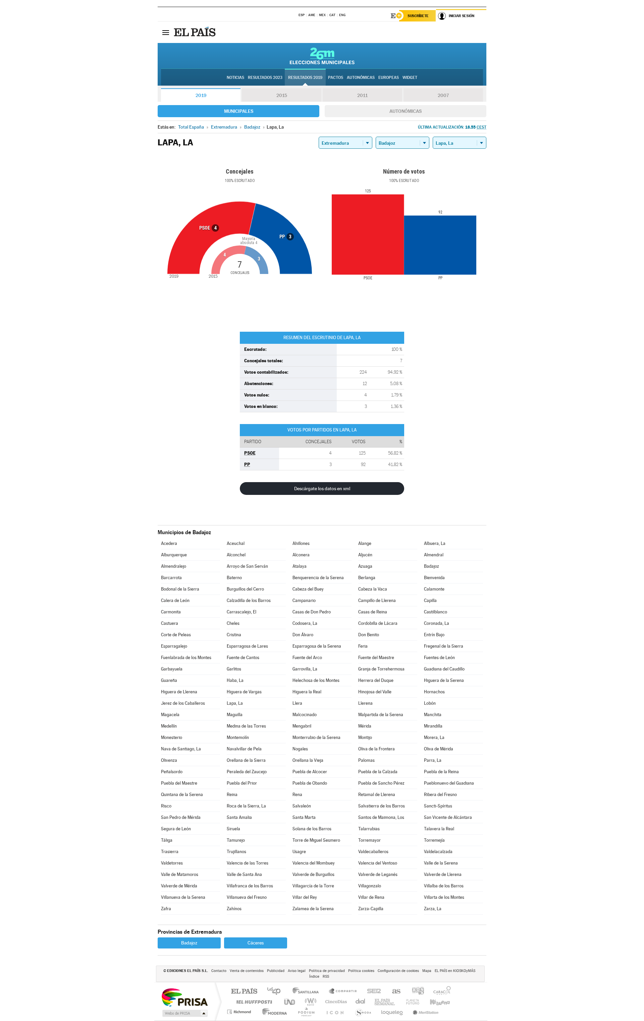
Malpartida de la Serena (380, 714)
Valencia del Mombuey (313, 863)
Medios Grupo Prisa (184, 1013)
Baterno (234, 577)
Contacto (218, 971)
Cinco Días (335, 1001)
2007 (443, 95)
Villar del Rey (304, 897)
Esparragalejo (174, 646)
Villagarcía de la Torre (313, 885)
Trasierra (169, 851)
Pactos (335, 77)
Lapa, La (235, 703)
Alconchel (236, 554)
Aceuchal (236, 543)
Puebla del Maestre (179, 783)
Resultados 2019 (305, 77)
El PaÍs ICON (334, 1012)
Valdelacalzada (438, 851)
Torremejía (434, 840)
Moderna (272, 1012)
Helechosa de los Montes (315, 680)
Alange (364, 543)
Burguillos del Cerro (245, 589)
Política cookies (361, 971)
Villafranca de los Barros (250, 885)
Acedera (169, 543)
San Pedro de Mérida (181, 817)
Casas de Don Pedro (311, 611)
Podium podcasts (305, 1012)
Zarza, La (432, 908)
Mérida (364, 726)
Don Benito (368, 634)
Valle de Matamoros (179, 874)
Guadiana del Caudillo (444, 668)
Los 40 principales (276, 991)
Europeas (388, 77)
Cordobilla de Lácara (377, 623)
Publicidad (275, 971)
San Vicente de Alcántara (448, 817)
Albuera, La (434, 543)
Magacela (170, 714)
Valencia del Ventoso (377, 863)
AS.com (393, 991)
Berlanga (366, 577)
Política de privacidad (327, 971)
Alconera (301, 554)
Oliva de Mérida (438, 748)
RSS (326, 976)
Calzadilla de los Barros (249, 600)
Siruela (233, 828)
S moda (362, 1012)
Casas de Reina (372, 611)
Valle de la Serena (441, 863)
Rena (297, 794)
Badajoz (431, 566)
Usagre (299, 851)
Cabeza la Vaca (372, 589)
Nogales (300, 748)
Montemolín (238, 737)
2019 (201, 95)
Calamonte (434, 589)
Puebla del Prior (242, 783)
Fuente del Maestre (376, 657)
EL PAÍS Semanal (385, 1001)
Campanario (304, 600)
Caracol (440, 991)
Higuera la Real (306, 691)
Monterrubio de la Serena (316, 737)
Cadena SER (372, 991)
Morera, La (434, 737)
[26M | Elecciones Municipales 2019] (322, 55)
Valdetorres (172, 863)
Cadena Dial (360, 1001)
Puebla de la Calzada (377, 771)
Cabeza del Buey (308, 589)
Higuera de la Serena (444, 680)
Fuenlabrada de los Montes (186, 657)
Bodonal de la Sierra (180, 589)
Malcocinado (304, 714)
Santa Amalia (239, 817)
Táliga (166, 840)
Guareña (169, 680)
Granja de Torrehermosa (381, 668)
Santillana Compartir (343, 991)
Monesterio (171, 737)
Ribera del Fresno (440, 794)
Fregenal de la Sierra (443, 646)
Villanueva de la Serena (183, 897)
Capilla (430, 600)
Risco (166, 805)
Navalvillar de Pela (244, 748)
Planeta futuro (409, 1001)
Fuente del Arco (307, 657)
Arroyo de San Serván (247, 566)
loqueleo (392, 1012)
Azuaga (365, 566)
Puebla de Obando (309, 783)
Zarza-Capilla (370, 908)
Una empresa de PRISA (184, 997)
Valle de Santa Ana (244, 874)
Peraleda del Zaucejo (247, 771)
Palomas (366, 760)
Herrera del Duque (375, 680)
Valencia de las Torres (247, 863)
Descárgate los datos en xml (322, 488)
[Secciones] (166, 32)
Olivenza (169, 760)
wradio (309, 1001)
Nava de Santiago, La (181, 748)
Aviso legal (297, 971)
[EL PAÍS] (195, 32)
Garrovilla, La (304, 668)
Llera (297, 703)
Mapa (426, 971)
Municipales (238, 111)
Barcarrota (171, 577)
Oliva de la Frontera (376, 748)
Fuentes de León (439, 657)
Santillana (307, 991)
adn (415, 991)
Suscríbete (418, 15)
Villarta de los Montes (444, 897)
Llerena (365, 703)
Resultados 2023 (265, 77)
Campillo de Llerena (377, 600)
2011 (362, 95)
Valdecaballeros (373, 851)
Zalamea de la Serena (313, 908)
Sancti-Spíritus (438, 805)
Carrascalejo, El (241, 611)
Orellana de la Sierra (246, 760)
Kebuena (434, 1001)
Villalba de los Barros (444, 885)
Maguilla (235, 714)
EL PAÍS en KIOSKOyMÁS (455, 971)
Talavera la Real (439, 828)
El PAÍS (244, 991)
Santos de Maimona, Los (381, 817)
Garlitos (234, 668)
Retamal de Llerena (376, 794)
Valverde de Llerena (443, 874)
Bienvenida (434, 577)
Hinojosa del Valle (374, 691)
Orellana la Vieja (307, 760)
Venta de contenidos (247, 971)
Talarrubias (369, 828)
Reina (232, 794)
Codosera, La (304, 623)
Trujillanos (236, 851)
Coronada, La (436, 623)
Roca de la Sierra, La (246, 805)
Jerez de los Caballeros (183, 703)
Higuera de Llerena (179, 691)
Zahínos (234, 908)
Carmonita (171, 611)
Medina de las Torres (246, 726)
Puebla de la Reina (441, 771)
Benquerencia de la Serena (318, 577)
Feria (363, 646)
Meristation (425, 1012)
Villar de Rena (371, 897)
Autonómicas (405, 111)
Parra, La (432, 760)
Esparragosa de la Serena (316, 646)
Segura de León (176, 828)
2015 (281, 95)
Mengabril (301, 726)
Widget (409, 77)
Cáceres (256, 942)
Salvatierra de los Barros (381, 805)
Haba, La (235, 680)
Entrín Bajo (434, 634)
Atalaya (299, 566)
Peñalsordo (171, 771)
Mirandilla (433, 726)
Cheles (233, 623)
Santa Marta (304, 817)
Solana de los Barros (311, 828)
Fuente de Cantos (243, 657)
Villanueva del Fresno (247, 897)
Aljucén (365, 554)
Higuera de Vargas (244, 691)
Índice (314, 976)
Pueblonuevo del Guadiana (449, 783)
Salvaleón (301, 805)
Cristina (234, 634)
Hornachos (434, 691)
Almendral (433, 554)
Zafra (166, 908)
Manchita (432, 714)
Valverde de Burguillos (313, 874)
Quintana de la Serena (182, 794)
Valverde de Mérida (179, 885)
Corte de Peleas (176, 634)
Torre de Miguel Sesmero (316, 840)
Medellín (169, 726)
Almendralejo (173, 566)
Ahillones (301, 543)
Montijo (365, 737)
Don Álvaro (302, 634)
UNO (290, 1001)
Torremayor (369, 840)
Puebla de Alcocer (309, 771)
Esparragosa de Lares (247, 646)
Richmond (239, 1012)
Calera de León (175, 600)
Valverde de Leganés (377, 874)
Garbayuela (171, 668)
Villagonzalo (369, 885)
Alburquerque (174, 554)
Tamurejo (236, 840)
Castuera (169, 623)
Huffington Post (252, 1001)
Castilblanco (435, 611)
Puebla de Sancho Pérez (381, 783)
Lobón (430, 703)
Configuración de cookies (398, 971)
